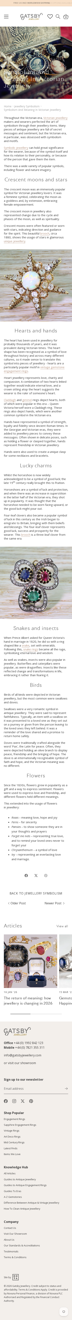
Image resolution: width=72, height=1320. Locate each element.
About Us (9, 1239)
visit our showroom (22, 1063)
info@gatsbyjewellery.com (22, 1055)
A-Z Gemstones (13, 1197)
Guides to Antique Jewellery (20, 1179)
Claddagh (10, 400)
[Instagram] (14, 1101)
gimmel (27, 400)
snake (25, 645)
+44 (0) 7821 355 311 (30, 1047)
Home (8, 106)
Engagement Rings (14, 1119)
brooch (44, 233)
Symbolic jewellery (16, 148)
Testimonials (11, 1251)
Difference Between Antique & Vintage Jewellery (31, 1202)
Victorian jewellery (55, 118)
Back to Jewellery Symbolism (36, 893)
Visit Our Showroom (15, 1233)
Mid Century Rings (14, 1142)
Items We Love (12, 1154)
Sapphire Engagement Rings (20, 1125)
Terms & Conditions (15, 1257)
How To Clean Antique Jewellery (22, 1208)
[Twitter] (23, 1101)
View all (62, 926)
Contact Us (10, 1228)
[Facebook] (6, 1101)
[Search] (57, 16)
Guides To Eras (12, 1191)
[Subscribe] (66, 1088)
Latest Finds (10, 1148)
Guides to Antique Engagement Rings (25, 1185)
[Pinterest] (31, 1101)
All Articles (10, 1173)
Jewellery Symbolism (27, 106)
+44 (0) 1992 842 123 (28, 1043)
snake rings (30, 649)
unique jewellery (14, 241)
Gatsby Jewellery (21, 1286)
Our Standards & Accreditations (22, 1245)
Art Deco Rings (12, 1136)
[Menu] (8, 16)
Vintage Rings (11, 1130)
